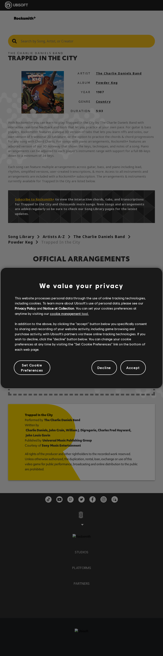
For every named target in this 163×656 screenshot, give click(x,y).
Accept (133, 368)
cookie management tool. (69, 313)
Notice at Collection (58, 308)
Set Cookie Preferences (32, 367)
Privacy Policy (25, 308)
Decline (104, 368)
